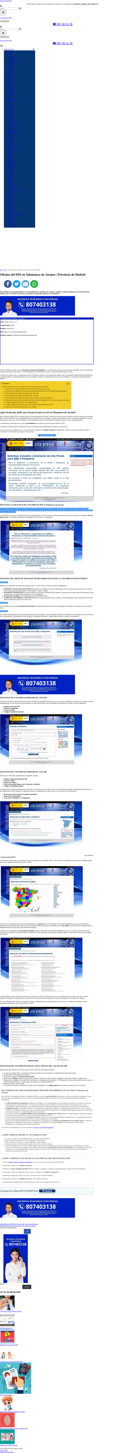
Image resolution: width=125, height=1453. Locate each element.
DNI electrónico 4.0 (6, 1328)
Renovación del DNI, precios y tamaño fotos (14, 1428)
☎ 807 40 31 (61, 24)
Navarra (10, 112)
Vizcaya (10, 70)
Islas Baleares (12, 132)
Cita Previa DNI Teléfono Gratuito (10, 1311)
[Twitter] (17, 284)
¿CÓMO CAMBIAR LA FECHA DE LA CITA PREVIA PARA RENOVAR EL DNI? (29, 404)
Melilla (10, 167)
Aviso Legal (4, 1450)
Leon (9, 88)
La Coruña (11, 139)
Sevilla (10, 183)
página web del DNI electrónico (44, 1127)
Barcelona (11, 76)
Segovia (10, 195)
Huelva (10, 125)
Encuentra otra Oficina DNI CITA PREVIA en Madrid (21, 407)
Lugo (10, 55)
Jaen (9, 186)
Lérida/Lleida (12, 127)
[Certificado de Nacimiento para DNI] (7, 1353)
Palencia (10, 81)
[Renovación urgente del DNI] (7, 1336)
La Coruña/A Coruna (14, 58)
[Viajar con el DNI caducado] (7, 1436)
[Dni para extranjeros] (15, 1378)
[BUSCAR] (27, 1231)
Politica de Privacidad (6, 1452)
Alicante (10, 60)
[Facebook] (8, 284)
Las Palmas (11, 146)
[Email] (25, 284)
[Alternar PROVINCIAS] (33, 49)
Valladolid (11, 95)
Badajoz (10, 72)
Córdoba (11, 104)
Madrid (10, 141)
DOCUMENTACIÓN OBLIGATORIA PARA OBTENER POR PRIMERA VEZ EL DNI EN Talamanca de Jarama (37, 400)
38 (70, 24)
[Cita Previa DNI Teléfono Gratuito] (7, 1302)
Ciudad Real (12, 100)
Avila (10, 105)
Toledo (10, 155)
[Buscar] (1, 6)
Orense (10, 51)
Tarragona (11, 137)
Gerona (10, 111)
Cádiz (10, 86)
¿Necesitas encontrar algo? (8, 1227)
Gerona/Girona (12, 130)
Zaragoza (11, 119)
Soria (9, 102)
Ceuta (10, 97)
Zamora (10, 91)
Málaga (10, 163)
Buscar (2, 1284)
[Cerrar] (3, 12)
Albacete (11, 56)
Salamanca (11, 98)
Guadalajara (12, 118)
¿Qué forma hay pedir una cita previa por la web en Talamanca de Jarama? (25, 386)
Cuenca (10, 107)
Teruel (10, 123)
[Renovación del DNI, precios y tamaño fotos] (7, 1420)
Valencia (10, 172)
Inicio (1, 270)
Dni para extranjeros (6, 1395)
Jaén (9, 135)
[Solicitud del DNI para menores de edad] (7, 1403)
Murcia (10, 170)
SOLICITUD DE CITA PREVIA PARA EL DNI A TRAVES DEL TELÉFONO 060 (29, 398)
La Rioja (11, 109)
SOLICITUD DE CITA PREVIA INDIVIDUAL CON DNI (22, 393)
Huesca (10, 116)
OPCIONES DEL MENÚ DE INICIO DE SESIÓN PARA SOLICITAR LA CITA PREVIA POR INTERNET (36, 391)
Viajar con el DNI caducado (8, 1445)
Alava (10, 53)
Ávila (10, 69)
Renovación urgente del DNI (9, 1345)
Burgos (10, 79)
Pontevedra (11, 62)
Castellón (11, 93)
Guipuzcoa (11, 74)
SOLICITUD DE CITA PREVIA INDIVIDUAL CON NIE (22, 395)
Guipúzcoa (11, 121)
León (9, 149)
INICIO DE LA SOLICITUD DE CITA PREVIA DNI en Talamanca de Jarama (28, 389)
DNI (5, 270)
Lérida (10, 153)
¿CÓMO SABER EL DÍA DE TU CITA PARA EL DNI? (21, 402)
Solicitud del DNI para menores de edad (12, 1412)
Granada (10, 114)
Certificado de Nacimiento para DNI (11, 1361)
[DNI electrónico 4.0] (7, 1319)
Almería (10, 63)
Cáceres (10, 83)
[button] (67, 383)
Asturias (10, 65)
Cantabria (11, 67)
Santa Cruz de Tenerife (15, 191)
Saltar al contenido (5, 1)
